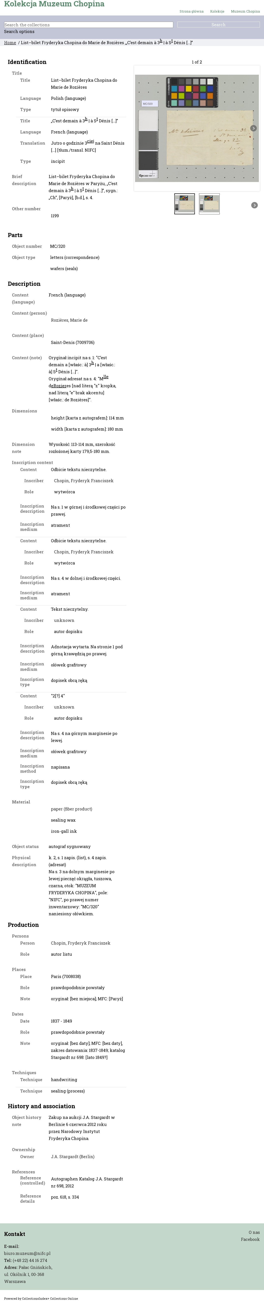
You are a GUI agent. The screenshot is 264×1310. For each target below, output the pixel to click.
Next (253, 128)
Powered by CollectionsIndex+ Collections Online (41, 1299)
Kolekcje (217, 11)
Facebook (250, 1239)
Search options (19, 31)
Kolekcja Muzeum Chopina (54, 3)
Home (10, 42)
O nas (254, 1232)
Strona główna (192, 11)
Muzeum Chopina (245, 11)
